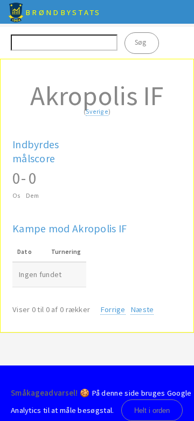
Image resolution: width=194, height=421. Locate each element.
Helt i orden (152, 410)
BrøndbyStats (63, 12)
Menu (180, 12)
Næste (142, 309)
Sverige (97, 111)
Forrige (113, 309)
